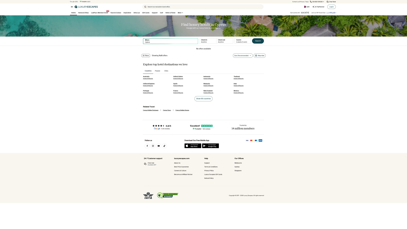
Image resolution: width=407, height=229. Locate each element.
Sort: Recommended (241, 56)
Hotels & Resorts (148, 78)
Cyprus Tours (167, 110)
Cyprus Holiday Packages (150, 110)
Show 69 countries (203, 99)
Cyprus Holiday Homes (182, 110)
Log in (332, 7)
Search (258, 41)
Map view (261, 56)
